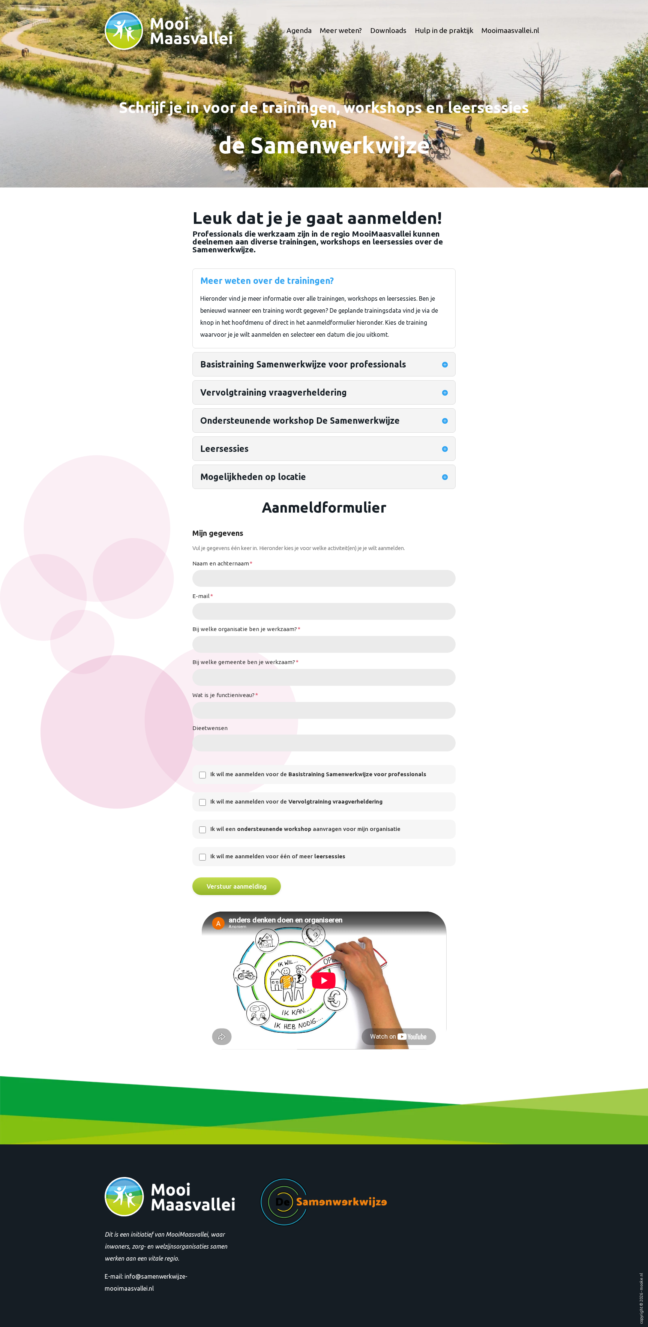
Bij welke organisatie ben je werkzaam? (246, 629)
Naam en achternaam (222, 563)
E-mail (202, 596)
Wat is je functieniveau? (225, 695)
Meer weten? (341, 30)
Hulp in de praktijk (444, 30)
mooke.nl (641, 1281)
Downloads (388, 30)
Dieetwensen (210, 728)
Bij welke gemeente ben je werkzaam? (245, 662)
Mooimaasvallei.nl (510, 30)
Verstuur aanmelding (237, 886)
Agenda (299, 30)
